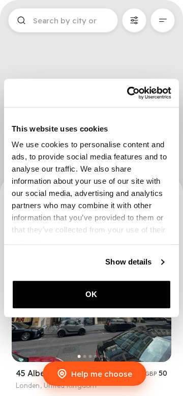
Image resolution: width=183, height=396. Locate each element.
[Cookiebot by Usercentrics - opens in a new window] (129, 93)
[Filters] (134, 20)
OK (91, 294)
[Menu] (162, 20)
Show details (128, 261)
